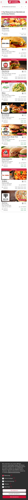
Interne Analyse (8, 478)
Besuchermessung (9, 481)
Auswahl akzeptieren (14, 493)
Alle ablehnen (14, 490)
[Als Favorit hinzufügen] (25, 29)
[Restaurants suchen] (21, 6)
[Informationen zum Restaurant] (23, 29)
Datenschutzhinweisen (14, 472)
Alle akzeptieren (14, 497)
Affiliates (6, 484)
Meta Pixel (7, 487)
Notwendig (7, 475)
